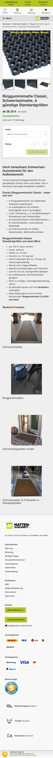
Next (50, 84)
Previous (1, 84)
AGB (7, 584)
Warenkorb (46, 13)
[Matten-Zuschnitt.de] (43, 18)
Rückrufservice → (15, 610)
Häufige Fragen (12, 556)
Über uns (17, 13)
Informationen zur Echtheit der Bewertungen (23, 755)
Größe (8, 129)
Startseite (6, 24)
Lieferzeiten (10, 567)
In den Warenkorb (37, 152)
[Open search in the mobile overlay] (5, 10)
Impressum (10, 596)
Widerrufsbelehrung (14, 588)
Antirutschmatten (19, 24)
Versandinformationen (15, 560)
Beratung (31, 13)
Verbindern (43, 287)
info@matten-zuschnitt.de (20, 625)
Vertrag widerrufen (16, 619)
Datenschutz (10, 592)
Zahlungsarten (11, 564)
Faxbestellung (11, 571)
